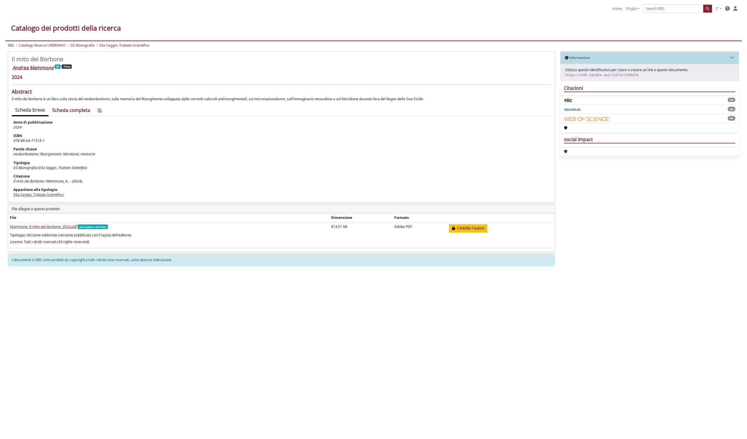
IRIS (11, 45)
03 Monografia (83, 45)
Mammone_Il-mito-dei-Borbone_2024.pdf (43, 226)
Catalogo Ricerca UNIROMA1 (42, 45)
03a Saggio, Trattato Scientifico (124, 45)
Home (617, 8)
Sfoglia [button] (631, 8)
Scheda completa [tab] (71, 110)
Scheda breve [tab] (30, 110)
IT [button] (717, 8)
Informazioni (579, 57)
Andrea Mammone (33, 67)
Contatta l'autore (469, 228)
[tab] (100, 110)
